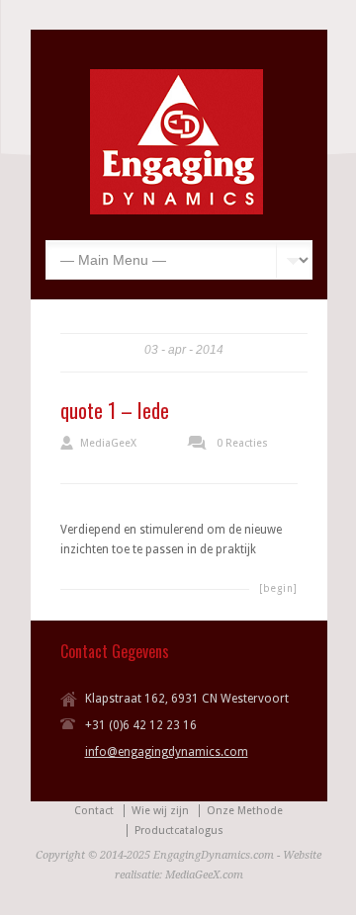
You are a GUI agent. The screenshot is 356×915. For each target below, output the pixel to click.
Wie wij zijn (160, 810)
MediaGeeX (108, 443)
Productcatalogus (178, 830)
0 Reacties (242, 443)
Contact (94, 810)
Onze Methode (245, 810)
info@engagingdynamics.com (166, 752)
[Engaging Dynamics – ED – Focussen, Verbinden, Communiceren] (176, 210)
